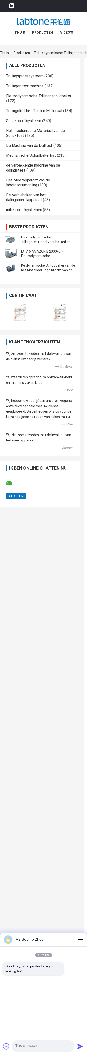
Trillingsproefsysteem (25, 76)
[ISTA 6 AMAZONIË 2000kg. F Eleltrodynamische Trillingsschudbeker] (10, 254)
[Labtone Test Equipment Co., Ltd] (43, 21)
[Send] (80, 1046)
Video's (66, 32)
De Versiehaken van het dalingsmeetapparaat (26, 197)
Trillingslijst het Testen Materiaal (34, 110)
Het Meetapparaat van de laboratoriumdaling (28, 182)
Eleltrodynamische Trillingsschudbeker (38, 96)
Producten (42, 32)
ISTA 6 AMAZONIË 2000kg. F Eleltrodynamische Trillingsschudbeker (42, 255)
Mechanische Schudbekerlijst (31, 155)
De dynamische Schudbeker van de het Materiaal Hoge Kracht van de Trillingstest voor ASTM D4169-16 (48, 270)
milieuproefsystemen (24, 209)
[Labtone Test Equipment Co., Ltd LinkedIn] (11, 6)
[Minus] (80, 939)
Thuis (19, 32)
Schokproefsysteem (23, 120)
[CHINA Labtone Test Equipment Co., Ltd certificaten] (20, 312)
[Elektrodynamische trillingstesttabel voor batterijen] (10, 239)
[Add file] (6, 1046)
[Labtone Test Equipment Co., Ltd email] (12, 483)
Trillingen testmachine (25, 86)
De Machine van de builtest (29, 145)
